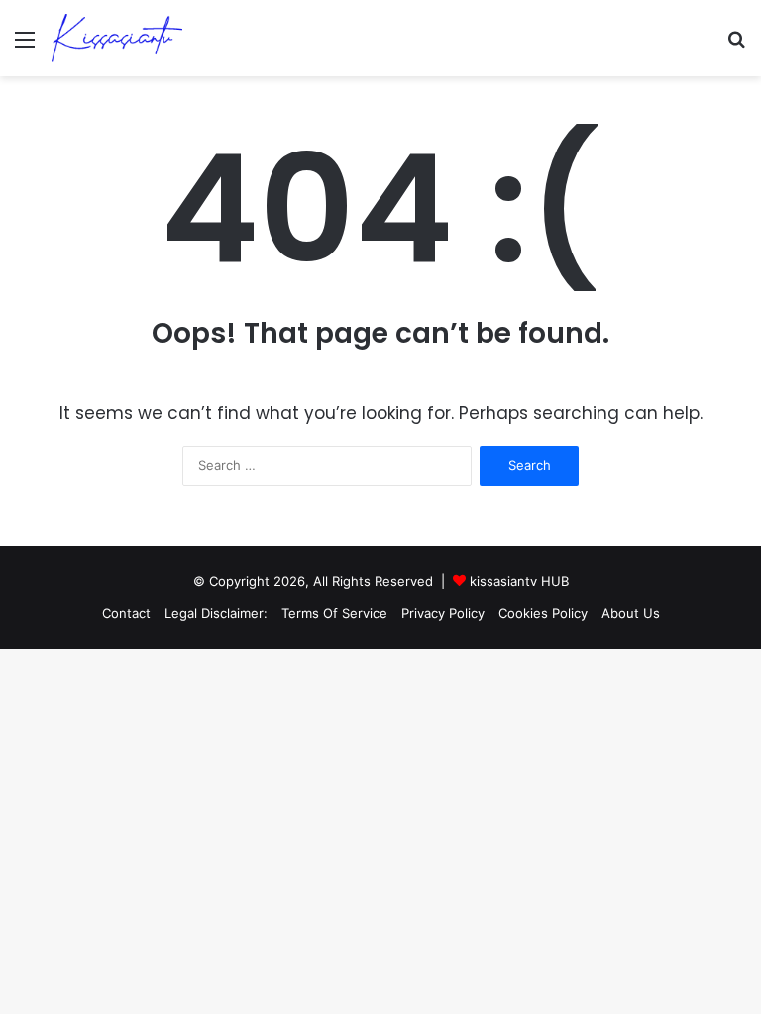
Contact (126, 613)
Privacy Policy (443, 613)
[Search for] (736, 46)
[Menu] (25, 46)
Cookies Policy (543, 613)
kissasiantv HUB (519, 581)
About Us (630, 613)
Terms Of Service (334, 613)
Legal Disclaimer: (216, 613)
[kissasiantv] (117, 38)
